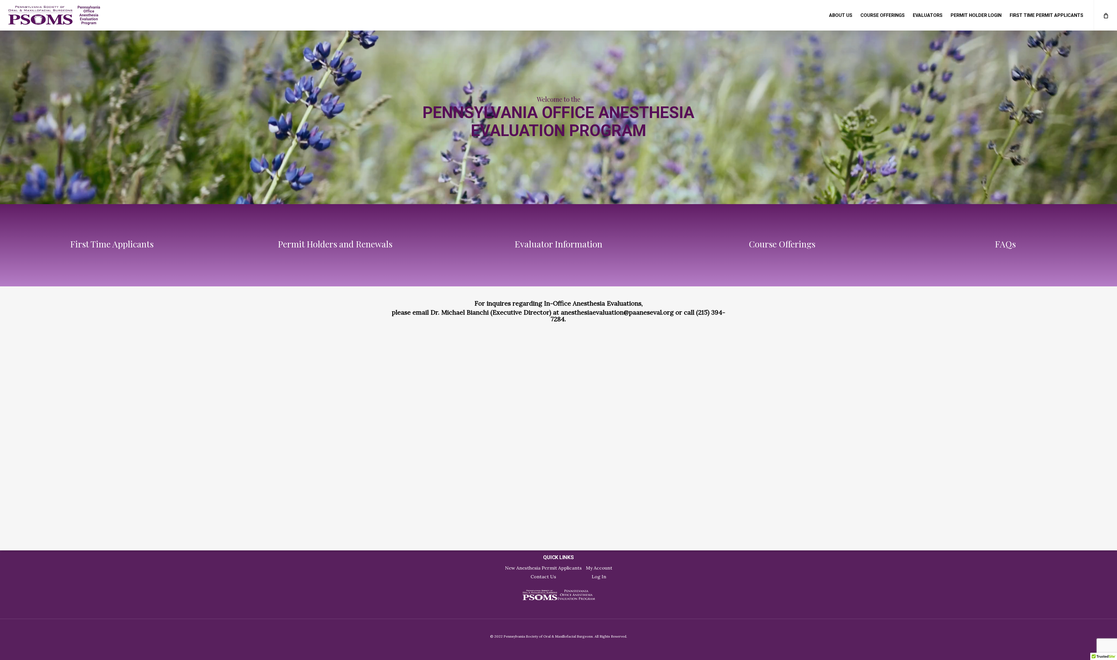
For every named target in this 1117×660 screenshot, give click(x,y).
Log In (599, 576)
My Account (599, 568)
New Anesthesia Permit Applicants (543, 568)
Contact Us (543, 576)
